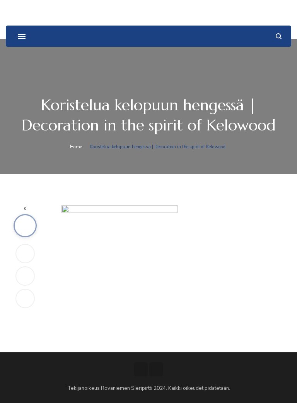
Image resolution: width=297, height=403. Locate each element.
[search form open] (278, 36)
